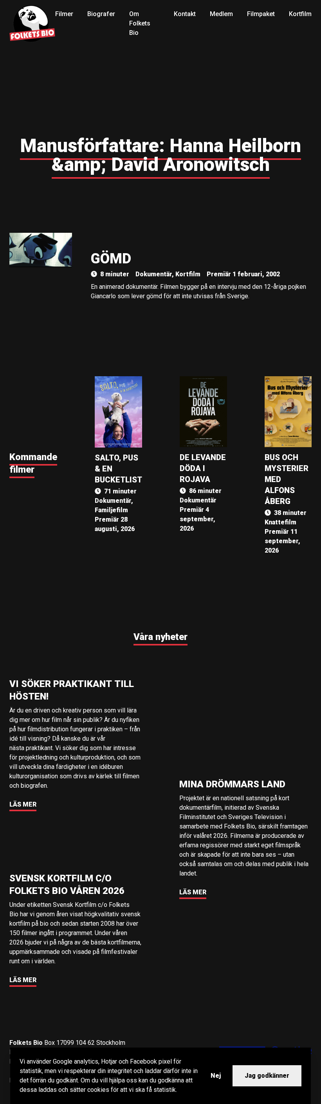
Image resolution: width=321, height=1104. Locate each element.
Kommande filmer (33, 463)
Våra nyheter (160, 636)
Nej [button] (216, 1075)
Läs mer (22, 804)
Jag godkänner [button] (267, 1075)
